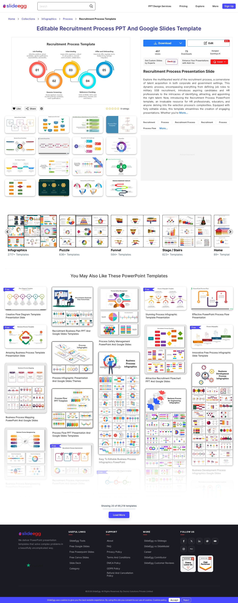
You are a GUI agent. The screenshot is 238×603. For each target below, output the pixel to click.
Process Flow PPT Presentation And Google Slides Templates (71, 434)
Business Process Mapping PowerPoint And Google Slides (22, 419)
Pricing (183, 6)
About (110, 540)
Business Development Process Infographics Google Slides (209, 472)
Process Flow (149, 128)
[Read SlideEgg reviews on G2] (188, 563)
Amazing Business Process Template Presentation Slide (25, 354)
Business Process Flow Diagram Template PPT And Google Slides (116, 499)
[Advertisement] (186, 158)
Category (74, 568)
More (215, 6)
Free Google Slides (79, 546)
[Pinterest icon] (41, 108)
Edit (218, 42)
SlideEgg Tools (77, 540)
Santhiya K (215, 53)
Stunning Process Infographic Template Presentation (161, 316)
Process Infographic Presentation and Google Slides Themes (70, 379)
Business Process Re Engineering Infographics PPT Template (163, 497)
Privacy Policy (114, 551)
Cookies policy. (160, 600)
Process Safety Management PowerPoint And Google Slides (115, 343)
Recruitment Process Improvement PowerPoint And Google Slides (70, 482)
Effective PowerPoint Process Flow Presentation (210, 316)
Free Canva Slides (79, 557)
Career (147, 551)
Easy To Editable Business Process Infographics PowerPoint (117, 461)
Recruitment (149, 122)
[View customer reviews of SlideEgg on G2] (205, 563)
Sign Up (229, 6)
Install (220, 62)
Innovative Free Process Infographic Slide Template (211, 354)
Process (165, 122)
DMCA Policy (114, 563)
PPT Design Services (159, 6)
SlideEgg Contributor (155, 557)
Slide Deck (75, 563)
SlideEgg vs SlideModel (156, 546)
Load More (119, 514)
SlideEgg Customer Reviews (159, 563)
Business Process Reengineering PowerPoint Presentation (23, 485)
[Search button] (91, 6)
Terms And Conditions (118, 557)
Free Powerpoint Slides (82, 551)
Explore (200, 6)
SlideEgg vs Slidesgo (155, 540)
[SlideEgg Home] (41, 533)
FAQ (109, 546)
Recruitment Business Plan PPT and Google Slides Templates (71, 332)
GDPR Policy (113, 568)
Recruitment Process (185, 122)
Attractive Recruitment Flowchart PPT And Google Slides (163, 380)
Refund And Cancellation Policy (120, 574)
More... (163, 128)
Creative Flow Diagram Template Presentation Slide (23, 316)
